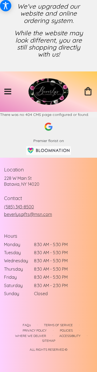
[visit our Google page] (48, 127)
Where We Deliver (30, 336)
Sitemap (48, 341)
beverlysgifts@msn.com (28, 214)
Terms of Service (58, 325)
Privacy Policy (35, 330)
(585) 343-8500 (19, 206)
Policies (66, 330)
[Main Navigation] (8, 92)
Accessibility (70, 336)
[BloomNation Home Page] (48, 150)
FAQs (27, 325)
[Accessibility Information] (5, 5)
